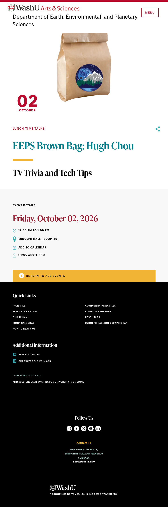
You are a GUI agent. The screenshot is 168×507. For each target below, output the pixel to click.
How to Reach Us (24, 329)
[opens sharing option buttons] (158, 152)
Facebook (76, 428)
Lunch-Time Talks (29, 128)
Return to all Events (45, 276)
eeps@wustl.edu (84, 462)
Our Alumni (20, 317)
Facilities (19, 306)
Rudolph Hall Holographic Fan (106, 323)
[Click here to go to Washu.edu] (63, 490)
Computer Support (98, 312)
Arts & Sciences (29, 355)
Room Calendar (23, 323)
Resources (92, 317)
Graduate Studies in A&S (34, 361)
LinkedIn (98, 428)
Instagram (69, 428)
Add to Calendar (32, 247)
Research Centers (25, 312)
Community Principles (100, 306)
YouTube (91, 428)
